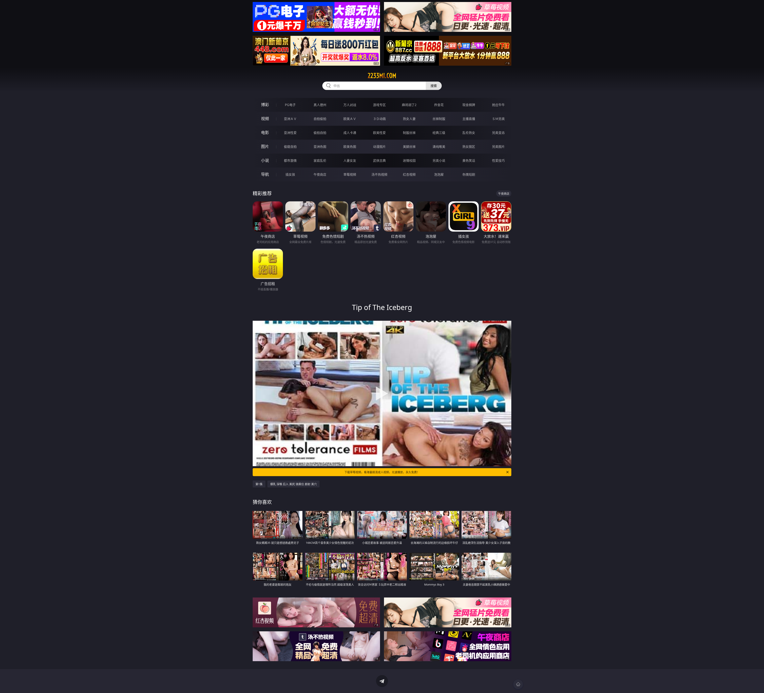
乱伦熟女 (468, 133)
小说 (265, 160)
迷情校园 (409, 160)
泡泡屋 (439, 174)
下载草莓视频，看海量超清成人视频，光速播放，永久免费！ (382, 472)
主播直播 (468, 119)
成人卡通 (349, 133)
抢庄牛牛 (498, 105)
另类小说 (439, 160)
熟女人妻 (409, 119)
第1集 (259, 484)
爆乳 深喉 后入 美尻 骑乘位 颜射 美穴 (293, 484)
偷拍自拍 (320, 133)
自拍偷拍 (320, 119)
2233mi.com (382, 76)
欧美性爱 (379, 133)
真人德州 (320, 105)
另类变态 (498, 133)
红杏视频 (409, 174)
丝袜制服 (439, 119)
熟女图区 (468, 146)
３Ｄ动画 (379, 119)
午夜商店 (320, 174)
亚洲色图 (320, 146)
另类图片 (498, 146)
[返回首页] (518, 684)
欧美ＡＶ (349, 119)
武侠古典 (379, 160)
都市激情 (290, 160)
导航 (265, 174)
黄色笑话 (468, 160)
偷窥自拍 (290, 146)
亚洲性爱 (290, 133)
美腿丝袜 (409, 146)
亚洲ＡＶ (290, 119)
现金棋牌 (468, 105)
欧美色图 (349, 146)
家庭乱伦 (320, 160)
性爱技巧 (498, 160)
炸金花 (439, 105)
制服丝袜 (409, 133)
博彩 (265, 104)
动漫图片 (379, 146)
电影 (265, 132)
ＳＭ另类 (498, 119)
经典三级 (439, 133)
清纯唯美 (439, 146)
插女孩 (290, 174)
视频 (265, 118)
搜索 (434, 86)
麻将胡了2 (409, 105)
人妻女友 (349, 160)
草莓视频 (349, 174)
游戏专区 (379, 105)
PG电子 (290, 105)
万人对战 (349, 105)
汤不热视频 (379, 174)
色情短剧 (468, 174)
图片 (265, 146)
